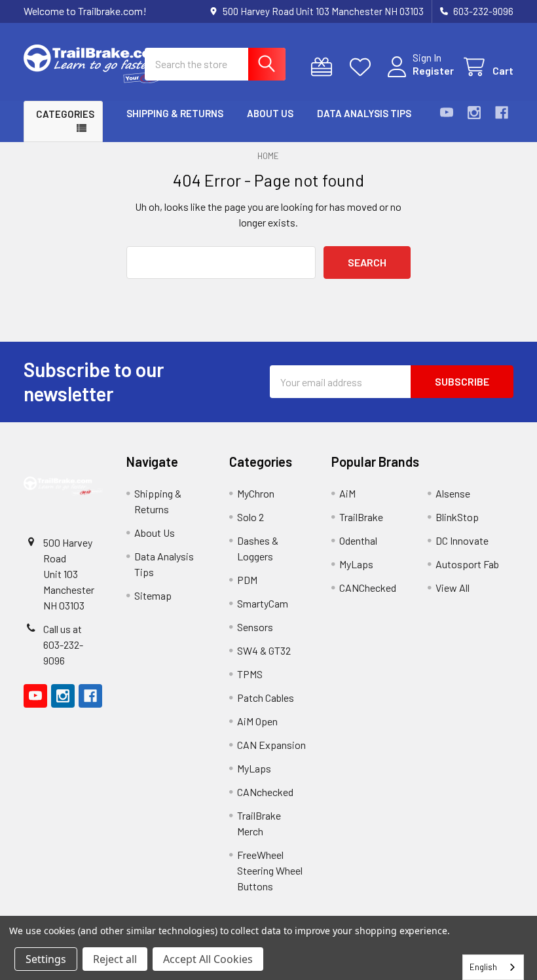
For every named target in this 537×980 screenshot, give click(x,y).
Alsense (452, 493)
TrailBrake (361, 517)
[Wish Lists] (363, 67)
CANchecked (265, 792)
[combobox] (493, 967)
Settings (46, 959)
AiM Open (257, 721)
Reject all (115, 959)
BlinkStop (457, 517)
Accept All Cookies (208, 959)
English (483, 967)
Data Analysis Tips (364, 113)
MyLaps (254, 768)
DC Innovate (462, 540)
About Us (270, 113)
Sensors (255, 627)
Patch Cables (265, 697)
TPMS (250, 674)
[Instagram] (474, 112)
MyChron (255, 493)
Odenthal (358, 540)
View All (452, 587)
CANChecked (367, 587)
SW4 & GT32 (264, 650)
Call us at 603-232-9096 (63, 644)
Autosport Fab (467, 564)
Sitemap (153, 595)
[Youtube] (446, 112)
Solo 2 (250, 517)
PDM (247, 579)
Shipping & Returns (174, 113)
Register (433, 70)
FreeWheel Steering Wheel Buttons (270, 870)
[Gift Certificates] (324, 67)
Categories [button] (65, 114)
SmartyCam (262, 603)
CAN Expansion (271, 744)
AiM (347, 493)
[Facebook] (501, 112)
